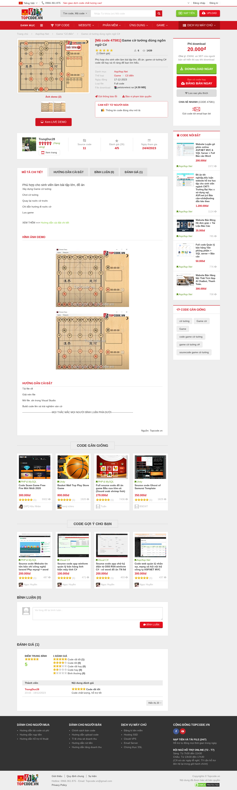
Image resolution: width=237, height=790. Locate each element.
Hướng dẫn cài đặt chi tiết (55, 222)
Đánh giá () (134, 172)
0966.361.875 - (69, 781)
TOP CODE (62, 25)
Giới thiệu (57, 776)
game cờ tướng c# (189, 344)
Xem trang (51, 152)
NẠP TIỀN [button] (188, 13)
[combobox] (76, 12)
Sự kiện (92, 776)
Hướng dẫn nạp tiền (31, 734)
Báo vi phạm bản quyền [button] (138, 96)
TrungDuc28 (32, 689)
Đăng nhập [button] (199, 3)
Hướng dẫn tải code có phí (34, 730)
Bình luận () (104, 172)
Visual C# (65, 560)
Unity (62, 481)
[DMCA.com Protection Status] (207, 784)
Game (161, 25)
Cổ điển (129, 75)
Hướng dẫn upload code (85, 734)
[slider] (104, 50)
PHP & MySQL (29, 481)
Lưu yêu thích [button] (198, 93)
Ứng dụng (137, 25)
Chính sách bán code (83, 730)
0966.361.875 (53, 3)
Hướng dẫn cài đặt (69, 172)
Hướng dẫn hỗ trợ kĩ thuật (34, 738)
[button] (197, 81)
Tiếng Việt (29, 3)
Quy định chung (75, 776)
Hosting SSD (131, 734)
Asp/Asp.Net (121, 71)
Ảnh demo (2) (53, 96)
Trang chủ (22, 33)
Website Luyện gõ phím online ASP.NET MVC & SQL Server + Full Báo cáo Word (205, 150)
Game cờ (202, 321)
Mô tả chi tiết (32, 172)
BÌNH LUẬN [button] (152, 624)
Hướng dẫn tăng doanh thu (87, 747)
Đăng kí (214, 3)
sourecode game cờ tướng (194, 352)
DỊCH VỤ (200, 25)
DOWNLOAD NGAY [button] (198, 69)
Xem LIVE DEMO (54, 121)
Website (84, 25)
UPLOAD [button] (211, 13)
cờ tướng (184, 321)
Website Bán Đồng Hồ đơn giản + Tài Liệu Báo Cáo (205, 223)
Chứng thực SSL (133, 747)
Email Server (131, 743)
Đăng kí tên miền (133, 730)
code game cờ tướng (190, 336)
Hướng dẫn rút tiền (82, 743)
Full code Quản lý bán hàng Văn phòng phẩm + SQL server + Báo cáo (205, 250)
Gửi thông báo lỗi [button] (107, 96)
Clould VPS (130, 738)
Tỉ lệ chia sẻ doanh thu (84, 738)
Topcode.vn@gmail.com (99, 781)
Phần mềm (110, 25)
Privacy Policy (59, 785)
